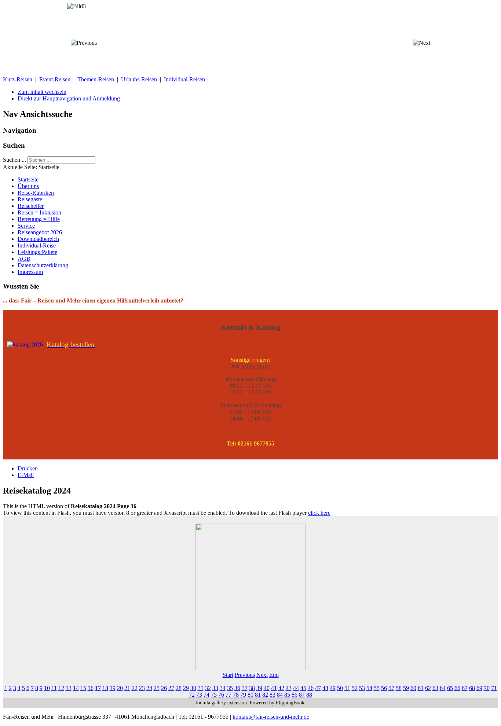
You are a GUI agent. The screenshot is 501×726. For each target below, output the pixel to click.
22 (135, 688)
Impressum (30, 272)
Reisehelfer (31, 206)
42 (281, 688)
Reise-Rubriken (36, 193)
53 (362, 688)
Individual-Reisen (184, 79)
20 (120, 688)
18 (105, 688)
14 (76, 688)
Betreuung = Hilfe (39, 219)
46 (311, 688)
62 (428, 688)
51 (347, 688)
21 (127, 688)
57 (391, 688)
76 (221, 695)
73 (199, 695)
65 (450, 688)
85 (287, 695)
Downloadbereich (38, 239)
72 (192, 695)
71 (494, 688)
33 (215, 688)
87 (302, 695)
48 (325, 688)
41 (274, 688)
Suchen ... (14, 160)
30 (193, 688)
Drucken (28, 468)
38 (252, 688)
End (274, 675)
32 (208, 688)
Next (262, 675)
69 (479, 688)
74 (206, 695)
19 (113, 688)
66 (457, 688)
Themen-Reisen (95, 79)
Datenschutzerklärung (43, 265)
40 (267, 688)
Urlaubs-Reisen (139, 79)
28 (179, 688)
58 (399, 688)
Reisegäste (30, 199)
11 (54, 688)
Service (26, 226)
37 (245, 688)
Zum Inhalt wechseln (42, 92)
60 (413, 688)
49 (333, 688)
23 (142, 688)
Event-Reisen (54, 79)
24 (149, 688)
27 (171, 688)
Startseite (28, 179)
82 (265, 695)
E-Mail (26, 475)
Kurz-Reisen (17, 79)
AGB (24, 259)
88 (309, 695)
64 (443, 688)
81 (258, 695)
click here (319, 513)
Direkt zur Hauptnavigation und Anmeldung (69, 98)
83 (272, 695)
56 (384, 688)
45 (303, 688)
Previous (245, 675)
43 (289, 688)
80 (250, 695)
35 (230, 688)
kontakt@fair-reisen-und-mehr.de (271, 717)
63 (435, 688)
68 (472, 688)
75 (214, 695)
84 (280, 695)
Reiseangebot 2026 (40, 232)
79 (243, 695)
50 (340, 688)
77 (228, 695)
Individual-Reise (37, 245)
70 (487, 688)
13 (69, 688)
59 (406, 688)
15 (83, 688)
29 (186, 688)
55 (377, 688)
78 (236, 695)
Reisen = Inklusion (39, 212)
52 (355, 688)
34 (223, 688)
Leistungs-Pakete (37, 252)
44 (296, 688)
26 (164, 688)
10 (47, 688)
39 (259, 688)
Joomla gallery (210, 702)
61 (421, 688)
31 (201, 688)
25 (157, 688)
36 (237, 688)
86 (294, 695)
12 (61, 688)
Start (228, 675)
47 (318, 688)
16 (91, 688)
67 (465, 688)
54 (369, 688)
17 (98, 688)
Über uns (28, 186)
